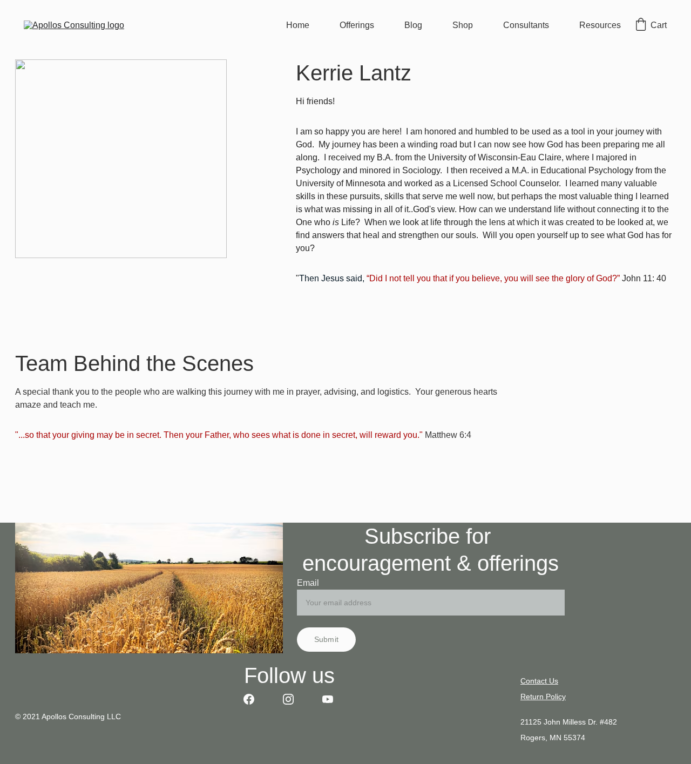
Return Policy (543, 696)
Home (297, 25)
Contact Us (539, 681)
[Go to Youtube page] (327, 699)
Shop (462, 25)
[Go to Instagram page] (293, 699)
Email (308, 582)
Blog (413, 25)
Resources (600, 25)
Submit (326, 639)
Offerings (357, 25)
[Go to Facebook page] (254, 699)
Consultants (526, 25)
